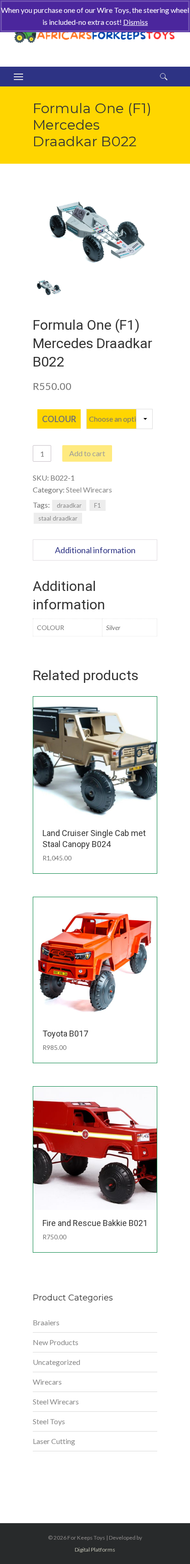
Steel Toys (49, 1421)
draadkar (69, 505)
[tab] (95, 550)
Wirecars (47, 1381)
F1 (97, 505)
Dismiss (135, 21)
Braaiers (46, 1322)
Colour (59, 419)
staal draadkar (57, 518)
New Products (55, 1342)
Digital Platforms (95, 1549)
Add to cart (87, 453)
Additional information (95, 550)
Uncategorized (56, 1362)
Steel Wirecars (89, 489)
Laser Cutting (54, 1441)
